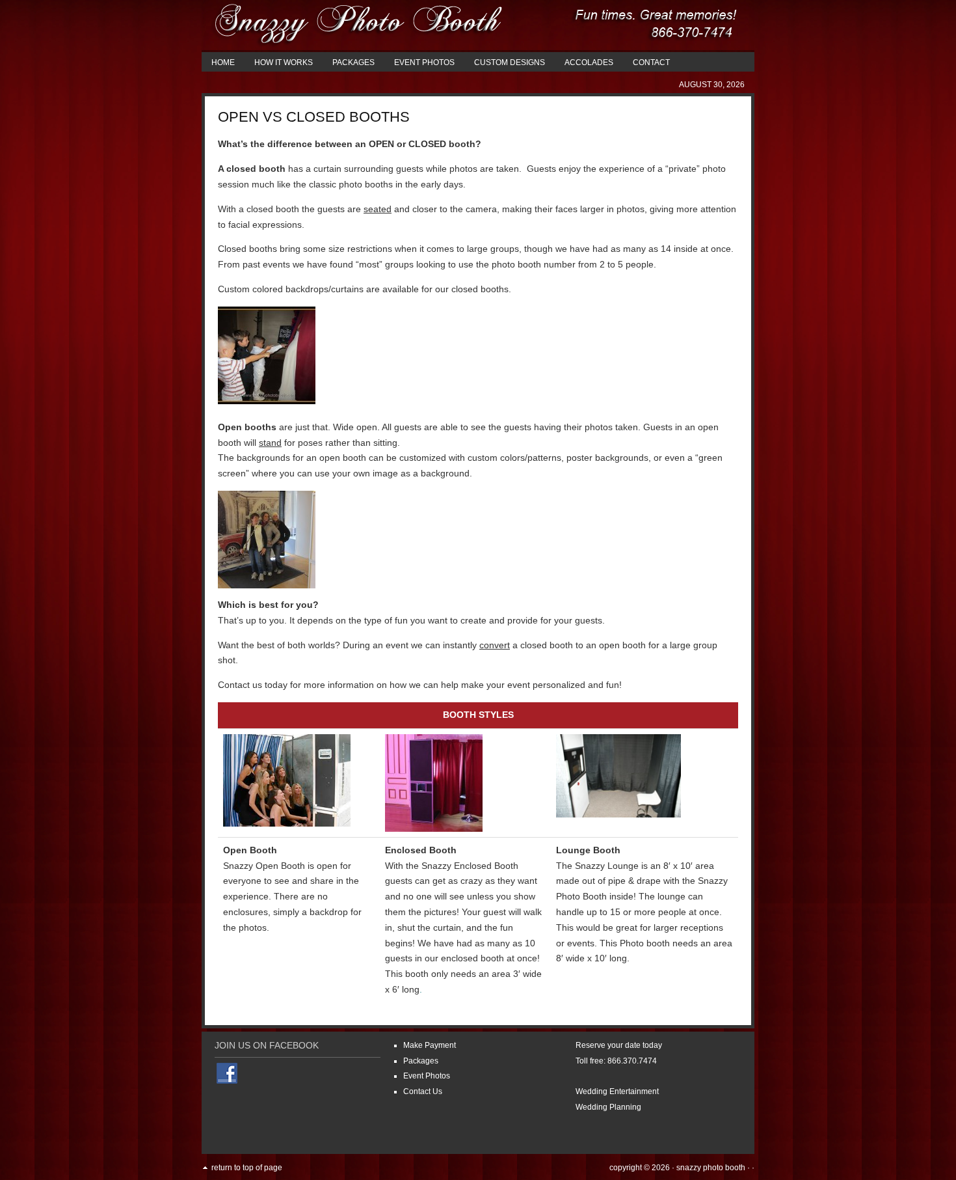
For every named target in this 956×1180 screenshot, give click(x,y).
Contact (651, 62)
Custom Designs (509, 62)
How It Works (283, 62)
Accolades (588, 62)
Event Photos (424, 62)
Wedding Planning (608, 1107)
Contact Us (422, 1091)
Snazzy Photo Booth (710, 1167)
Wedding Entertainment (617, 1091)
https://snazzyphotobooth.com (478, 26)
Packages (353, 62)
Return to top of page (246, 1167)
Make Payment (429, 1045)
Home (223, 62)
